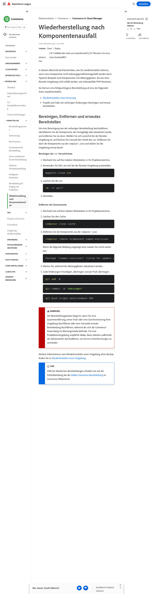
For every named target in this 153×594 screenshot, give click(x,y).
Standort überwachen (10, 278)
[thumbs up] (79, 588)
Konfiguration (11, 254)
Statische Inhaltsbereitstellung (17, 167)
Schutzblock (12, 224)
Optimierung (14, 135)
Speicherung (12, 240)
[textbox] (15, 27)
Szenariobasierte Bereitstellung (16, 149)
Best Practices (14, 141)
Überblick (11, 87)
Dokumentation (46, 18)
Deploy (57, 48)
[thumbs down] (85, 588)
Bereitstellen (13, 121)
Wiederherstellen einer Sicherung (59, 97)
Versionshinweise (12, 63)
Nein (138, 28)
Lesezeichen (130, 38)
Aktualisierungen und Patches (14, 246)
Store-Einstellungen (14, 266)
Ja (131, 28)
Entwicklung (10, 81)
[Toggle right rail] (125, 12)
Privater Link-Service (15, 218)
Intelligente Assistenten (13, 176)
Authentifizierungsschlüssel (17, 95)
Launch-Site (10, 272)
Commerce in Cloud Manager (87, 18)
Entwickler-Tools (12, 75)
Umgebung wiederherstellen (14, 232)
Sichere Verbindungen (16, 114)
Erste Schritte (10, 57)
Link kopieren (144, 38)
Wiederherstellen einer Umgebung (69, 358)
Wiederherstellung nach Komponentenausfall (17, 201)
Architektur (10, 51)
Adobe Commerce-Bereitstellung (87, 375)
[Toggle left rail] (27, 12)
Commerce (63, 18)
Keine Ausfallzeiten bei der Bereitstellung (17, 158)
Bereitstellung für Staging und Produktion (16, 186)
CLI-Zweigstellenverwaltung (16, 105)
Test (9, 213)
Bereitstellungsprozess (17, 128)
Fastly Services (11, 260)
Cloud (49, 48)
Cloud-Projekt (11, 69)
